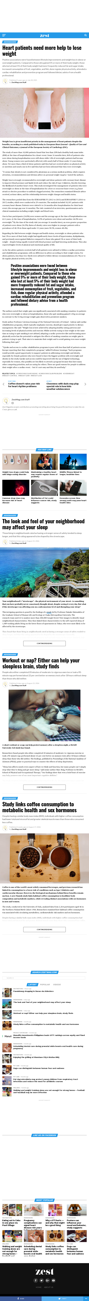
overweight (69, 373)
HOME (38, 1287)
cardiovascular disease (27, 373)
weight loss (37, 375)
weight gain (24, 375)
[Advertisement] (44, 16)
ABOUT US (48, 1287)
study (49, 612)
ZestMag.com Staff (19, 82)
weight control (10, 375)
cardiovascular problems (51, 373)
